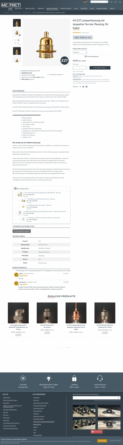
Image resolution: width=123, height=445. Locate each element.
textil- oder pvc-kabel (46, 111)
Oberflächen (66, 8)
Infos (112, 8)
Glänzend (41, 252)
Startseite (6, 12)
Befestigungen (37, 435)
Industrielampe (92, 83)
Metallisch (41, 255)
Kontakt (5, 412)
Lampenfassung (104, 79)
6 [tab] (66, 347)
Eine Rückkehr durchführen (11, 423)
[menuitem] (10, 8)
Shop (10, 8)
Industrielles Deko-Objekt (40, 403)
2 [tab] (56, 347)
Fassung (75, 83)
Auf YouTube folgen (98, 431)
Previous (17, 19)
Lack (34, 429)
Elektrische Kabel (38, 419)
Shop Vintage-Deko (16, 12)
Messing (46, 252)
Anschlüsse (30, 8)
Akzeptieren (102, 440)
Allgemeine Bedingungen (10, 428)
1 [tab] (54, 347)
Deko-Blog (6, 403)
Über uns (5, 415)
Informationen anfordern (55, 74)
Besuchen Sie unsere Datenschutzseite (10, 443)
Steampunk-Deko (95, 79)
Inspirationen (102, 8)
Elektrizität (80, 83)
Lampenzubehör (86, 79)
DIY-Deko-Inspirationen (10, 409)
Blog (92, 8)
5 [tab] (64, 347)
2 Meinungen (85, 32)
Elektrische (107, 81)
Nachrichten (6, 397)
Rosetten (41, 107)
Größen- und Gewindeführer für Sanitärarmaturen (12, 406)
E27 (91, 81)
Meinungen (6, 417)
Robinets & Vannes (38, 416)
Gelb (45, 263)
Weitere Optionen (115, 440)
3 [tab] (59, 347)
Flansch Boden (37, 411)
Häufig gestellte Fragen (10, 400)
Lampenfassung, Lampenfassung (81, 81)
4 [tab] (61, 347)
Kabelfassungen (77, 77)
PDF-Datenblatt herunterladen (21, 231)
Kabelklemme (80, 48)
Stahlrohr (36, 413)
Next (17, 61)
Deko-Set (18, 8)
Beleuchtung (52, 8)
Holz (76, 8)
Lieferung (6, 420)
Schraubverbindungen (39, 405)
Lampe (85, 83)
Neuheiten (36, 397)
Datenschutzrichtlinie (9, 425)
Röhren (41, 8)
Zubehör (83, 8)
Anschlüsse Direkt (38, 408)
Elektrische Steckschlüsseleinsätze (43, 421)
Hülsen (49, 107)
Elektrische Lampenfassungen (94, 76)
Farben (35, 427)
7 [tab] (69, 347)
